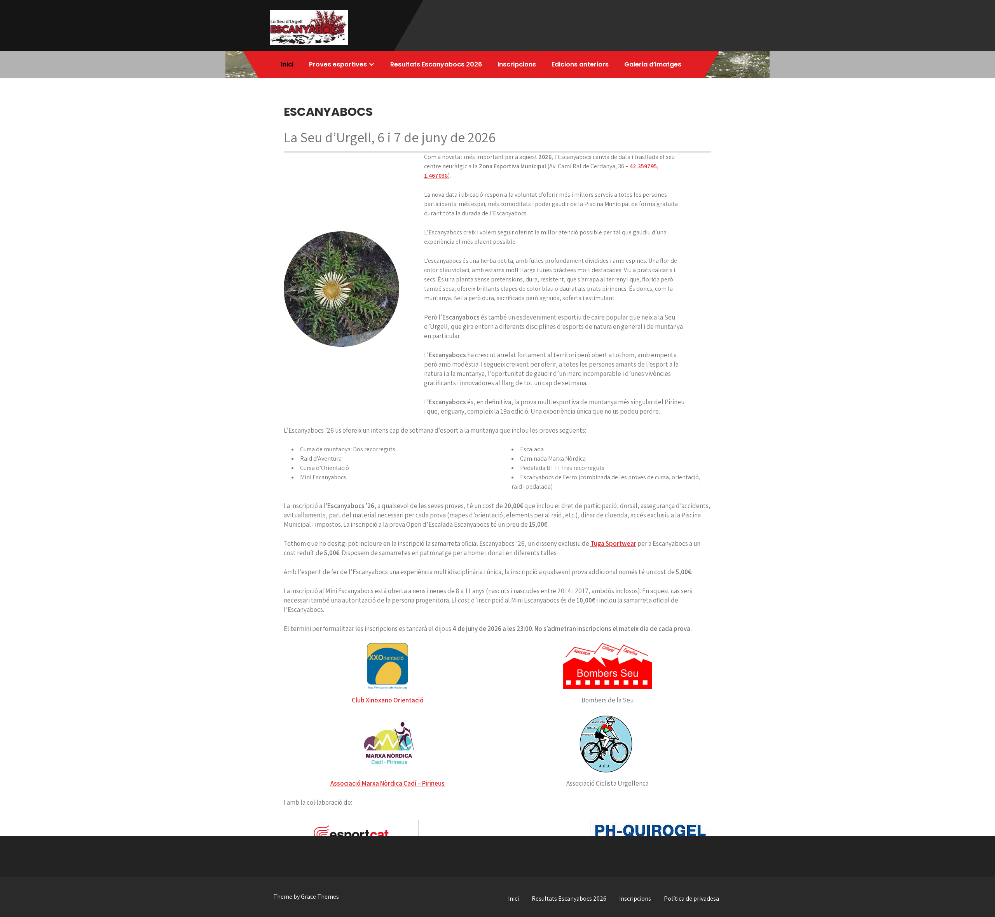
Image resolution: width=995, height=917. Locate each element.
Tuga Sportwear (613, 543)
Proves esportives (338, 64)
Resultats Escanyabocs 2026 (436, 64)
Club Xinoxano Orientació (388, 700)
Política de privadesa (691, 898)
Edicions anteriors (580, 64)
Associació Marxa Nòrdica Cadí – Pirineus (387, 783)
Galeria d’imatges (652, 64)
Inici (287, 64)
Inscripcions (517, 64)
